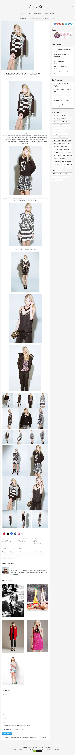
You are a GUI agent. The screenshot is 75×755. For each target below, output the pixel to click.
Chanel (69, 140)
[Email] (71, 24)
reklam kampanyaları (57, 149)
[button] (7, 400)
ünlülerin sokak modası (58, 173)
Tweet (4, 548)
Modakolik (46, 747)
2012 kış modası (56, 134)
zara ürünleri (68, 167)
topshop (69, 152)
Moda (22, 13)
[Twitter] (66, 24)
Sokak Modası (37, 13)
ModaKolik (37, 6)
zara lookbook (60, 167)
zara (54, 167)
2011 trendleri (56, 124)
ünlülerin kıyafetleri (57, 170)
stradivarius (62, 152)
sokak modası (67, 149)
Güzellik (52, 13)
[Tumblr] (69, 24)
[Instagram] (63, 24)
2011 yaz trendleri (65, 124)
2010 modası (56, 118)
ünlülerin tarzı (56, 176)
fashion (54, 143)
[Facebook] (55, 24)
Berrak (55, 97)
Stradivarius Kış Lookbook (8, 539)
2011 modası (65, 121)
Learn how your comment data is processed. (34, 737)
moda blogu (60, 146)
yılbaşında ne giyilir (68, 164)
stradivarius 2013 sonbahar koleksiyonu (36, 554)
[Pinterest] (60, 24)
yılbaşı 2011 (55, 158)
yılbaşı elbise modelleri (66, 161)
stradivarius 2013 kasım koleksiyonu (22, 552)
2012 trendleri (64, 137)
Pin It (20, 548)
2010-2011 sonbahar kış (66, 118)
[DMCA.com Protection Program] (37, 751)
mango (69, 143)
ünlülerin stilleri (68, 173)
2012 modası (56, 137)
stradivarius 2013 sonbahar (16, 554)
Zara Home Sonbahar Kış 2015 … (61, 72)
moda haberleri (68, 146)
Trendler (46, 13)
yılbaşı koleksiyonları (57, 164)
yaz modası (69, 155)
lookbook (8, 552)
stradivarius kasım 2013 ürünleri (32, 556)
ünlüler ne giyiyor (65, 176)
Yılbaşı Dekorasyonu (59, 61)
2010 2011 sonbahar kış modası (60, 115)
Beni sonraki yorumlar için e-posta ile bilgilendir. (17, 725)
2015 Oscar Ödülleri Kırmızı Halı (61, 89)
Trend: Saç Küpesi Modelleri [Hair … (62, 49)
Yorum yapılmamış (30, 77)
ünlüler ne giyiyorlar (57, 180)
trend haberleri (56, 155)
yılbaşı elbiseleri (56, 161)
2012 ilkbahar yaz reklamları (59, 131)
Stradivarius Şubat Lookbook (24, 539)
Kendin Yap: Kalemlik (59, 100)
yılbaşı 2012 (62, 158)
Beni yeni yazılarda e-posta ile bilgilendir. (15, 729)
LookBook (28, 13)
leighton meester (62, 143)
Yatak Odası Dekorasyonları (60, 66)
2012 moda (64, 134)
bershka (64, 140)
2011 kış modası (56, 121)
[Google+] (57, 24)
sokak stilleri (55, 152)
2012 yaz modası (56, 140)
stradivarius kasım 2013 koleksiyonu (13, 556)
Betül (5, 77)
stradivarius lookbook (9, 558)
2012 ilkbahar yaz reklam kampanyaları (61, 128)
